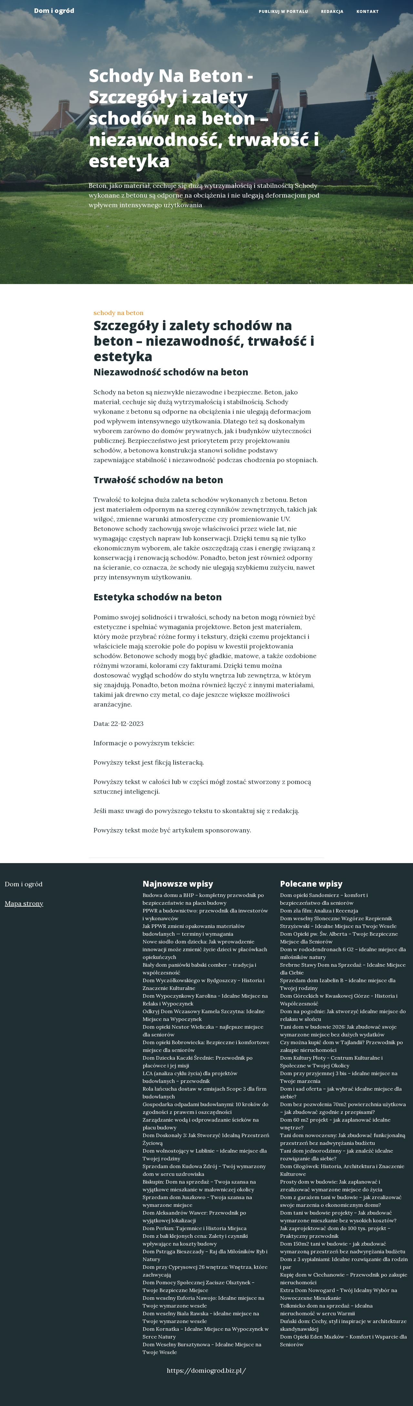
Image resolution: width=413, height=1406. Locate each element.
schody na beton (119, 313)
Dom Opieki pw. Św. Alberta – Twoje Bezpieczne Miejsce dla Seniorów (339, 938)
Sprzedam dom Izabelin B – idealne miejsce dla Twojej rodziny (338, 984)
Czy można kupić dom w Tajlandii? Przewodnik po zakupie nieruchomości (341, 1046)
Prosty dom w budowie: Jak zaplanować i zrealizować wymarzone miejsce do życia (331, 1185)
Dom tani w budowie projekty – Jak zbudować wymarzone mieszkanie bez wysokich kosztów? (338, 1216)
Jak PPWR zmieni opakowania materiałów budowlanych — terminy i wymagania (194, 930)
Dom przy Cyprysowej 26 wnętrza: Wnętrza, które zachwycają (205, 1271)
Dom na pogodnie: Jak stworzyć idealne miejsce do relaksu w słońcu (343, 1015)
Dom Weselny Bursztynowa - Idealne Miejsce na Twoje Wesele (202, 1348)
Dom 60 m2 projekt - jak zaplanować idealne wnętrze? (335, 1123)
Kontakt (368, 11)
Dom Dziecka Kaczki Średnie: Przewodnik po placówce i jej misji (198, 1061)
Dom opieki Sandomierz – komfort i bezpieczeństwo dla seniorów (324, 899)
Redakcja (332, 11)
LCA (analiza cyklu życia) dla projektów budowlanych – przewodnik (190, 1077)
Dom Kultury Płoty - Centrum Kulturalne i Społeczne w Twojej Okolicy (331, 1061)
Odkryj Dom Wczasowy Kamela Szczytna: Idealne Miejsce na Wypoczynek (204, 1015)
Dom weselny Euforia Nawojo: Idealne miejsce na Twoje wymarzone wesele (203, 1302)
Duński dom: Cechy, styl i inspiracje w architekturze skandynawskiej (343, 1325)
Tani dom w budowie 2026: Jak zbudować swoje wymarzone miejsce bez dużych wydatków (338, 1031)
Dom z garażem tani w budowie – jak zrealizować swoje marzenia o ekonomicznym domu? (341, 1201)
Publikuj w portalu (283, 11)
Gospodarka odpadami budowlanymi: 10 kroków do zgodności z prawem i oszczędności (205, 1108)
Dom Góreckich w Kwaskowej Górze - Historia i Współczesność (339, 1000)
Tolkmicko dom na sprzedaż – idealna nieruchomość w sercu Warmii (326, 1309)
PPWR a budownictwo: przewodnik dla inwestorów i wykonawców (205, 914)
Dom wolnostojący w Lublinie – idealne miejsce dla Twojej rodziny (205, 1154)
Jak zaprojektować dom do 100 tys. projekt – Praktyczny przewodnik (335, 1232)
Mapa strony (24, 903)
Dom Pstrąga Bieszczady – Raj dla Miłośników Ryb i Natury (205, 1255)
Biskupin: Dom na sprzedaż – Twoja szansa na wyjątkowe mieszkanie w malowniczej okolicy (199, 1185)
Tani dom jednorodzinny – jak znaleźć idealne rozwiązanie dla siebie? (336, 1154)
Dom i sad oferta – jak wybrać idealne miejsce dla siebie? (341, 1092)
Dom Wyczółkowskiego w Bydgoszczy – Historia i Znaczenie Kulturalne (204, 984)
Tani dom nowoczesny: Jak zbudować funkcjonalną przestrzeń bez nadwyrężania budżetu (342, 1139)
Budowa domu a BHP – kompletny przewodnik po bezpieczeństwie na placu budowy (203, 899)
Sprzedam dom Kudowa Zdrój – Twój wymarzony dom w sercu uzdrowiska (204, 1170)
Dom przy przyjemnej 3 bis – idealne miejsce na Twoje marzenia (339, 1077)
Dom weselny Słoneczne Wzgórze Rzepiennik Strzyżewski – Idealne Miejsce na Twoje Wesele (338, 922)
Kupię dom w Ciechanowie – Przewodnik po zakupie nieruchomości (343, 1278)
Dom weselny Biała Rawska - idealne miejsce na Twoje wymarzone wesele (201, 1317)
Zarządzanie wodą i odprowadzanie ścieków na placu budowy (201, 1123)
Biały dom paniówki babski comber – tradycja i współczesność (199, 969)
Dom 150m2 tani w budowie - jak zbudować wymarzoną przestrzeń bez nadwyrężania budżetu (342, 1247)
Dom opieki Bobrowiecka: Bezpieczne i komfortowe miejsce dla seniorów (206, 1046)
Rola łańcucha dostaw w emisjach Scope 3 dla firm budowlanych (205, 1092)
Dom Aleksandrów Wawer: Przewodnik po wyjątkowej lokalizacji (194, 1216)
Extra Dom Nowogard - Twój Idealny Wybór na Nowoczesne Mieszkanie (338, 1294)
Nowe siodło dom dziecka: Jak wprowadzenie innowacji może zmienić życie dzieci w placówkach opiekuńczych (205, 949)
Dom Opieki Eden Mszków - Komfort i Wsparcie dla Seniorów (343, 1340)
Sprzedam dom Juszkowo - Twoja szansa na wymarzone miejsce (197, 1201)
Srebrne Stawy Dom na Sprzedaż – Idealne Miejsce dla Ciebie (343, 969)
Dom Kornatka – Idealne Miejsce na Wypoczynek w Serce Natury (206, 1333)
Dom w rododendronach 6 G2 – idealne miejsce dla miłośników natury (343, 953)
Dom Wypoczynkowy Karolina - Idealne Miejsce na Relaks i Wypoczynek (205, 1000)
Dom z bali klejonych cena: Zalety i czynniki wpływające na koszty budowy (195, 1240)
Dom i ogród (54, 10)
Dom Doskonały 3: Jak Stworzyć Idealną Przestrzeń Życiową (206, 1139)
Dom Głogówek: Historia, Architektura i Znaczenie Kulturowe (342, 1170)
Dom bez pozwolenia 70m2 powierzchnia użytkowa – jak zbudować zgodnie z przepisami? (343, 1108)
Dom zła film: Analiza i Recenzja (319, 910)
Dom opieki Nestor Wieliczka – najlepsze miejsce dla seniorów (203, 1031)
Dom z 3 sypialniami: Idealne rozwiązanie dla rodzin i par (344, 1263)
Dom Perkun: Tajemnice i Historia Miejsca (195, 1228)
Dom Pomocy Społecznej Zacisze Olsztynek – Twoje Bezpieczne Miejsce (199, 1286)
